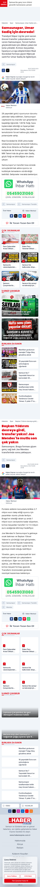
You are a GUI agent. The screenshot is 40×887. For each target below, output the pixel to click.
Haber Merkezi (11, 106)
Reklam (20, 848)
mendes (9, 607)
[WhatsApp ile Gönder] (28, 216)
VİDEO (8, 806)
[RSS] (31, 811)
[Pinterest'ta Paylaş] (24, 216)
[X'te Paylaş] (7, 70)
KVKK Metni (28, 876)
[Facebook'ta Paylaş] (3, 70)
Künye (20, 844)
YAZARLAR (29, 806)
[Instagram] (18, 811)
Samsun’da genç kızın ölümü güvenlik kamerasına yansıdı (20, 3)
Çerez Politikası (12, 876)
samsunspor (10, 64)
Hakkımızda (20, 841)
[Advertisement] (20, 14)
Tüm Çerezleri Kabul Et (20, 881)
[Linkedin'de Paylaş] (20, 216)
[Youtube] (27, 811)
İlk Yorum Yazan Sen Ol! (22, 223)
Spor (11, 23)
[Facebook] (10, 811)
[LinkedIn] (22, 811)
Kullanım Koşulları (20, 854)
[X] (14, 811)
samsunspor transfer (29, 204)
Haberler (5, 23)
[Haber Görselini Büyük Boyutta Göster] (20, 92)
